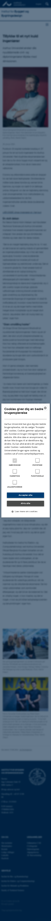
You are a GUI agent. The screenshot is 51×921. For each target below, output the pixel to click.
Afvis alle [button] (25, 503)
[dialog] (25, 460)
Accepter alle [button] (25, 495)
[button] (25, 511)
